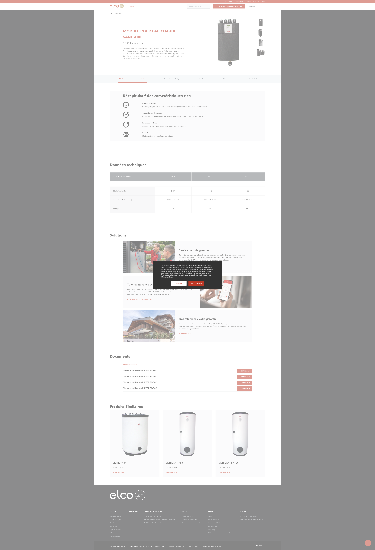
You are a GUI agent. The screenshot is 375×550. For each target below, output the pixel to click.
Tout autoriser (196, 283)
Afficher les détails (167, 277)
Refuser (179, 283)
